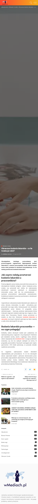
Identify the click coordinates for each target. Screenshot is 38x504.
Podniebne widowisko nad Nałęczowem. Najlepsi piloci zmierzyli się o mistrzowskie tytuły (23, 399)
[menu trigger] (34, 2)
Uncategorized (5, 453)
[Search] (30, 2)
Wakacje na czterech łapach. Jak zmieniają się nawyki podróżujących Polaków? (22, 419)
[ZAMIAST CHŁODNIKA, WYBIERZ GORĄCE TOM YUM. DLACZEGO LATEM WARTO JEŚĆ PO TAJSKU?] (5, 411)
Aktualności (4, 432)
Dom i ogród (4, 439)
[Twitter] (30, 369)
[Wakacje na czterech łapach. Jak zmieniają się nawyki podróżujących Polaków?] (5, 420)
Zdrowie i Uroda (5, 456)
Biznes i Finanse (5, 435)
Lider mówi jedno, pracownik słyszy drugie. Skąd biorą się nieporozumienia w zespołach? (23, 389)
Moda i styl (4, 442)
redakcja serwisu (7, 254)
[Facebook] (25, 369)
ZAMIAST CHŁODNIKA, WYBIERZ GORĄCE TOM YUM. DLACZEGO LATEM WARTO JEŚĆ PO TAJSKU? (23, 409)
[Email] (34, 369)
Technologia (4, 449)
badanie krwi (20, 339)
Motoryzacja (4, 446)
